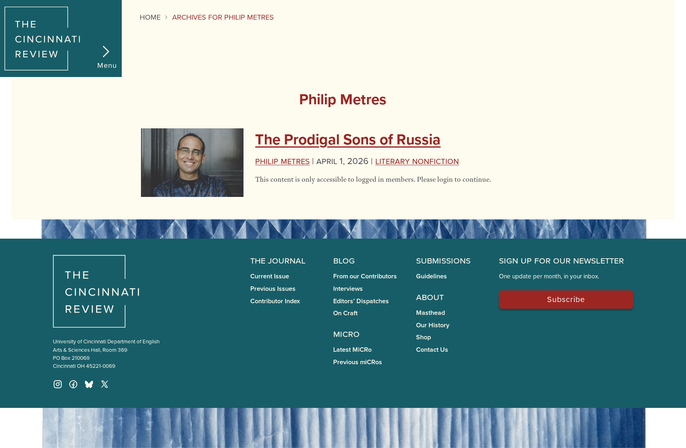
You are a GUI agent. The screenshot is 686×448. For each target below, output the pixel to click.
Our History (432, 325)
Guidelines (431, 276)
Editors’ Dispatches (361, 301)
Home (150, 17)
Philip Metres (282, 160)
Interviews (348, 288)
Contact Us (432, 349)
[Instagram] (57, 384)
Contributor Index (275, 301)
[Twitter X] (104, 384)
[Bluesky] (89, 384)
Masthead (430, 312)
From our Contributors (365, 276)
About (430, 296)
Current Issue (269, 276)
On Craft (345, 313)
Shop (423, 337)
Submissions (443, 260)
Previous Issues (273, 288)
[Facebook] (73, 384)
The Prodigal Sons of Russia (348, 139)
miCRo (346, 333)
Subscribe (566, 299)
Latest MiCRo (352, 349)
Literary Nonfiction (417, 160)
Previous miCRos (357, 362)
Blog (344, 260)
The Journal (278, 260)
